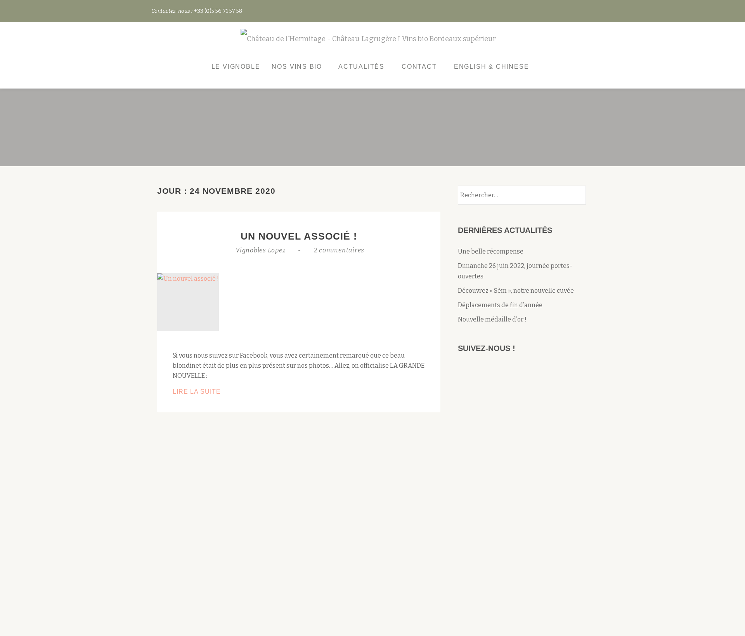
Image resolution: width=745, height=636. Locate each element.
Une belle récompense (490, 251)
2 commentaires (339, 250)
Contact (419, 66)
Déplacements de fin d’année (500, 305)
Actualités (361, 66)
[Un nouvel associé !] (188, 278)
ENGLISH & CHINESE (491, 66)
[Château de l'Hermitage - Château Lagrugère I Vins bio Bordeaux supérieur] (370, 39)
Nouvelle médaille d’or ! (492, 319)
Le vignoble (235, 66)
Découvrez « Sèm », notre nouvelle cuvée (516, 290)
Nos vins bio (297, 66)
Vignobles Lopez (261, 250)
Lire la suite (212, 392)
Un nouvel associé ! (299, 236)
